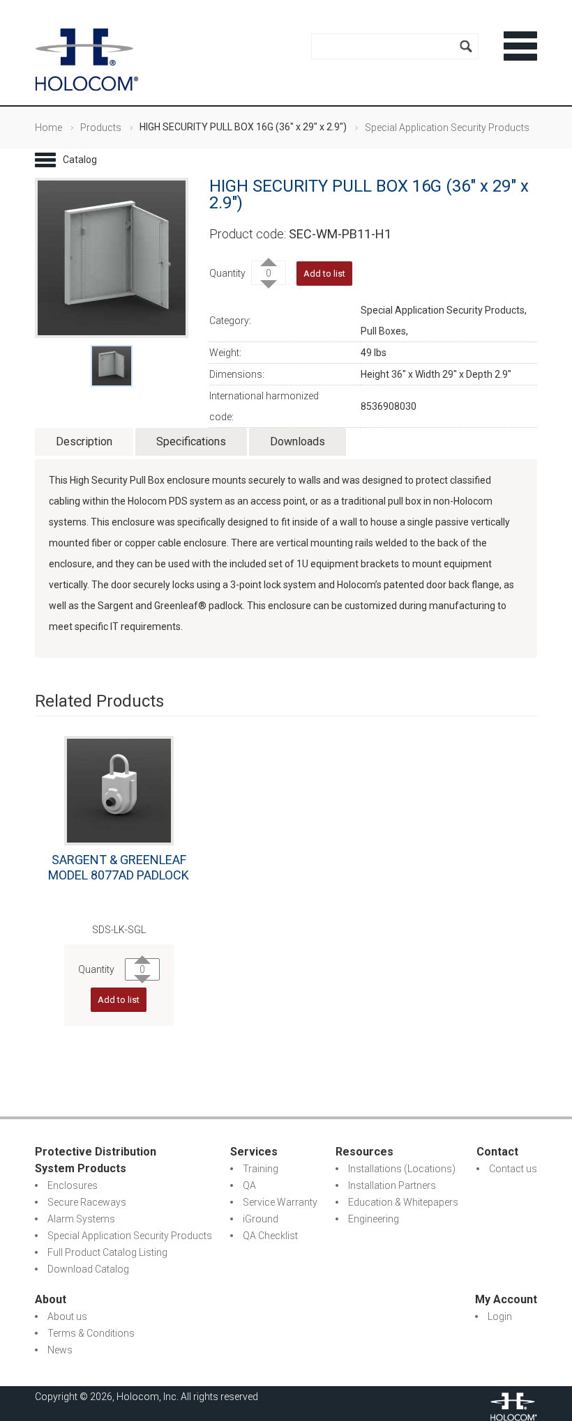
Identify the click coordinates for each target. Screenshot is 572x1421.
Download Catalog (88, 1269)
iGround (260, 1218)
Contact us (513, 1168)
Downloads (297, 441)
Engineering (373, 1218)
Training (260, 1168)
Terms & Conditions (91, 1333)
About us (67, 1316)
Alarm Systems (81, 1218)
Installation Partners (392, 1185)
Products (100, 127)
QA (249, 1185)
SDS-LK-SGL (119, 929)
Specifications (191, 441)
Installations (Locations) (402, 1168)
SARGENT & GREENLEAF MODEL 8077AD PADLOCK (118, 867)
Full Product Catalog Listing (107, 1252)
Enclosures (72, 1185)
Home (48, 127)
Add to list (119, 999)
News (60, 1349)
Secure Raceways (86, 1202)
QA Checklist (270, 1235)
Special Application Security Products (447, 127)
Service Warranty (280, 1202)
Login (500, 1316)
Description (84, 441)
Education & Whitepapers (403, 1202)
